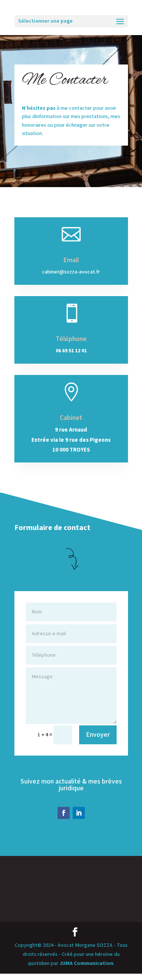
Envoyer (98, 734)
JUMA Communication (86, 963)
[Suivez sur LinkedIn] (79, 813)
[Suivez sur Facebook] (64, 813)
